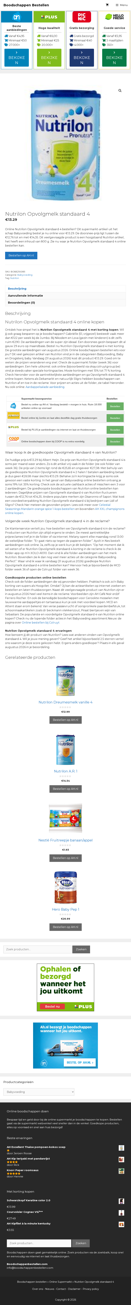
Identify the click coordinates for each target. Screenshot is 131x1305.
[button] (120, 91)
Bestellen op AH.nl (21, 255)
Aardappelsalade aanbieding (45, 387)
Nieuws (49, 1289)
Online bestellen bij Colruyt (41, 622)
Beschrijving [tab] (17, 288)
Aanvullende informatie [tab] (25, 295)
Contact (61, 1289)
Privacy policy (91, 1289)
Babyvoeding (24, 275)
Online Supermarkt (60, 1281)
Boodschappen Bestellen (26, 5)
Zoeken (81, 949)
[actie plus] (65, 1010)
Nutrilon (14, 278)
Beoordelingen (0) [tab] (21, 302)
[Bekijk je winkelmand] (107, 5)
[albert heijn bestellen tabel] (65, 1067)
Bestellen (115, 406)
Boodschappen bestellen (32, 1281)
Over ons (37, 1289)
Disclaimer (74, 1289)
